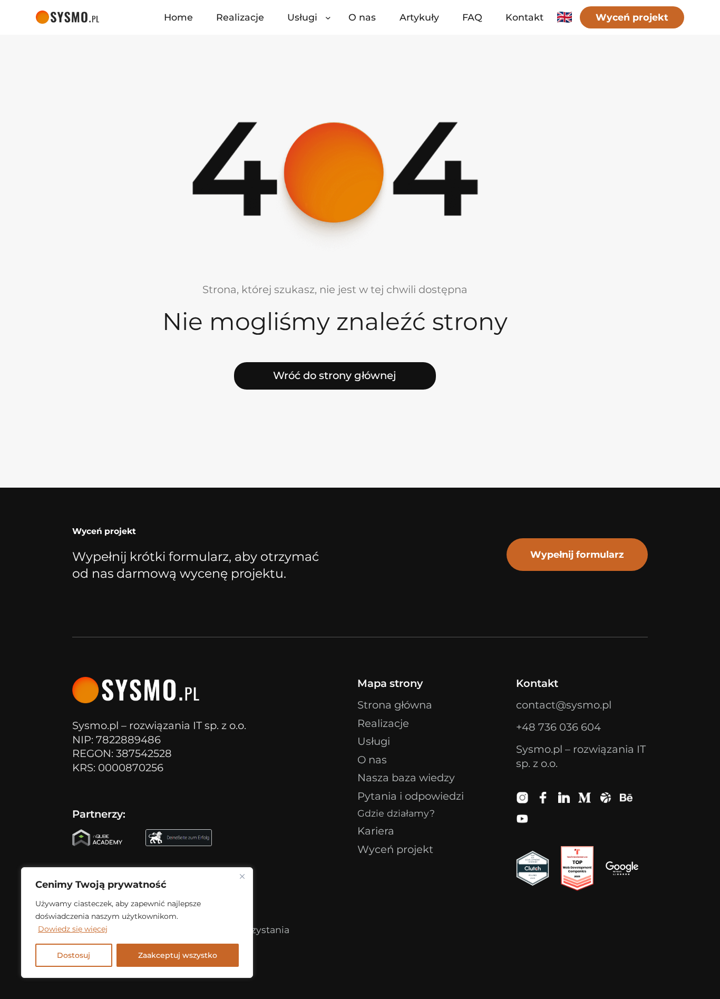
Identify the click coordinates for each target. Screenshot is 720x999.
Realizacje (383, 723)
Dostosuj (73, 955)
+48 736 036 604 (558, 727)
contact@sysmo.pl (563, 705)
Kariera (375, 831)
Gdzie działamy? (396, 813)
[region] (137, 922)
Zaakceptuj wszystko (177, 955)
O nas (372, 759)
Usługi (373, 741)
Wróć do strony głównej (334, 375)
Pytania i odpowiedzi (410, 796)
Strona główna (394, 705)
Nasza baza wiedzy (406, 777)
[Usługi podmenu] (328, 18)
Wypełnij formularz (577, 554)
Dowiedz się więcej (73, 929)
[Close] (242, 876)
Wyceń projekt (632, 17)
